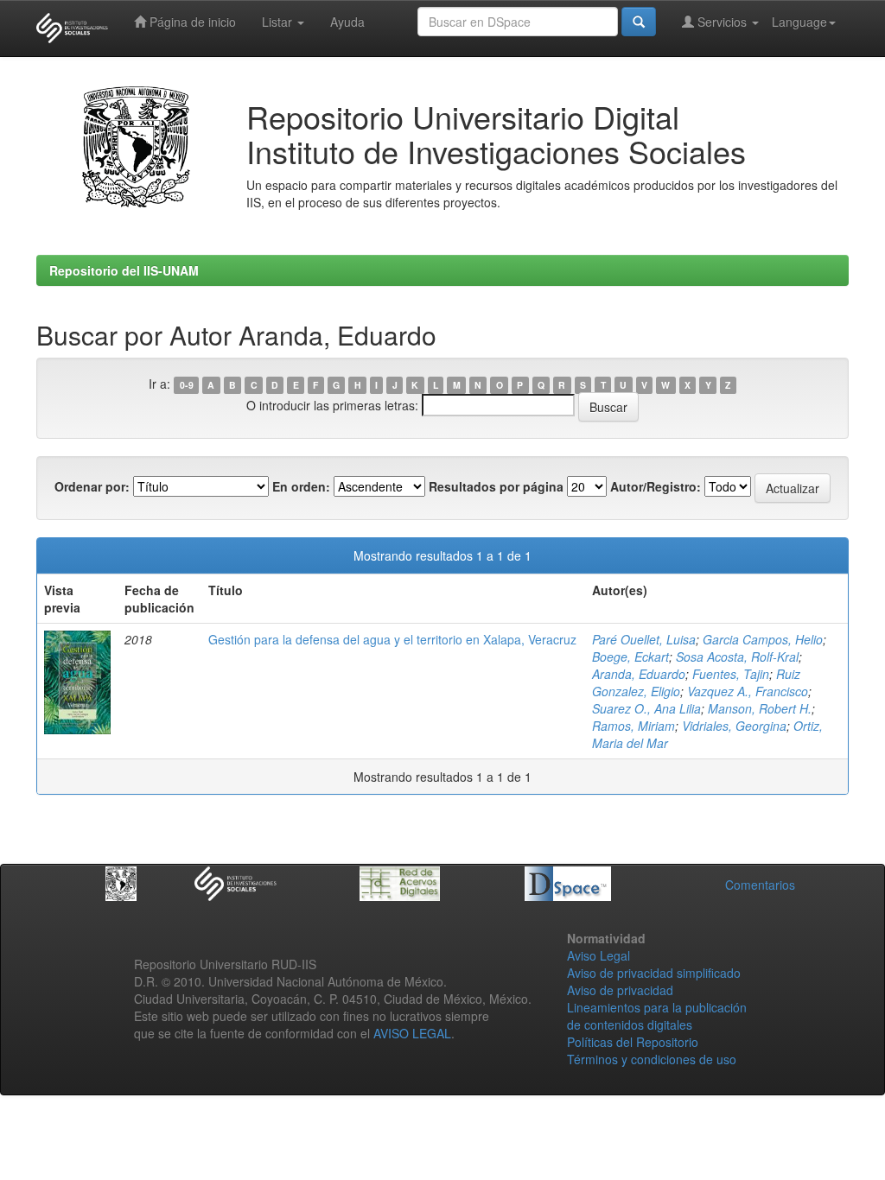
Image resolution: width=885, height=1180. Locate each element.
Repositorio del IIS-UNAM (124, 270)
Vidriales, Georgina (734, 725)
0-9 (187, 384)
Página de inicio (191, 21)
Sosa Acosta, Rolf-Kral (737, 656)
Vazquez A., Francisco (747, 691)
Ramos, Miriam (633, 725)
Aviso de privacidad (620, 990)
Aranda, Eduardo (638, 673)
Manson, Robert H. (760, 708)
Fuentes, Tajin (730, 673)
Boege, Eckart (630, 656)
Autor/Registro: (655, 486)
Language (799, 21)
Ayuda (347, 21)
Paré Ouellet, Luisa (644, 639)
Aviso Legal (598, 955)
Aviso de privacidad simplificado (654, 972)
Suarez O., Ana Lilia (646, 708)
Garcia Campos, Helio (763, 639)
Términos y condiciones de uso (651, 1059)
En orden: (301, 486)
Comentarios (760, 884)
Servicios (722, 21)
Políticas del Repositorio (632, 1041)
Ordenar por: (92, 486)
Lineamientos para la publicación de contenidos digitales (657, 1016)
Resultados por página (496, 486)
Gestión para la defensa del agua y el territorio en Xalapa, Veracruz (392, 639)
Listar (279, 21)
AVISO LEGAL (412, 1033)
